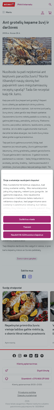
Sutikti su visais (27, 219)
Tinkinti (27, 227)
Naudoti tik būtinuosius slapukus (27, 234)
